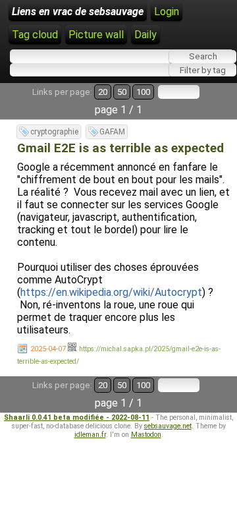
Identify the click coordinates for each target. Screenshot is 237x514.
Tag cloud (35, 34)
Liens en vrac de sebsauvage (78, 11)
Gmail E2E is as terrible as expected (120, 148)
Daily (145, 34)
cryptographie (54, 131)
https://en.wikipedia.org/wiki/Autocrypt (111, 292)
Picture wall (96, 34)
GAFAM (112, 131)
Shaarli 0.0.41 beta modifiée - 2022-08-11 (76, 417)
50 (121, 92)
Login (166, 11)
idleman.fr (90, 434)
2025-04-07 (48, 349)
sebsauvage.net (168, 426)
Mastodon (146, 434)
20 (102, 92)
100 (143, 92)
